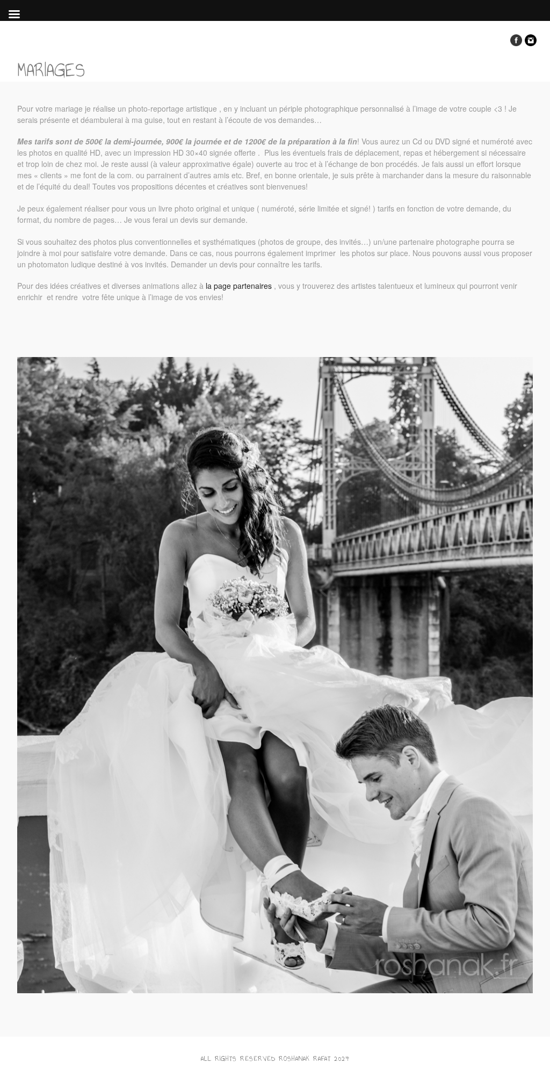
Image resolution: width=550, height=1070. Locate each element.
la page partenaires (238, 285)
